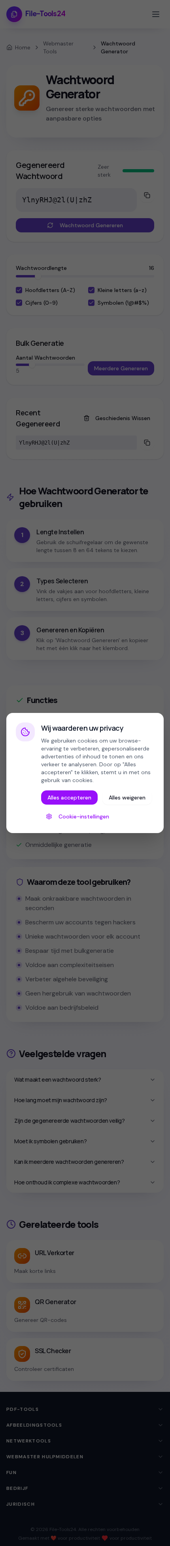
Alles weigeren (127, 797)
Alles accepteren (69, 797)
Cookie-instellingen (84, 816)
